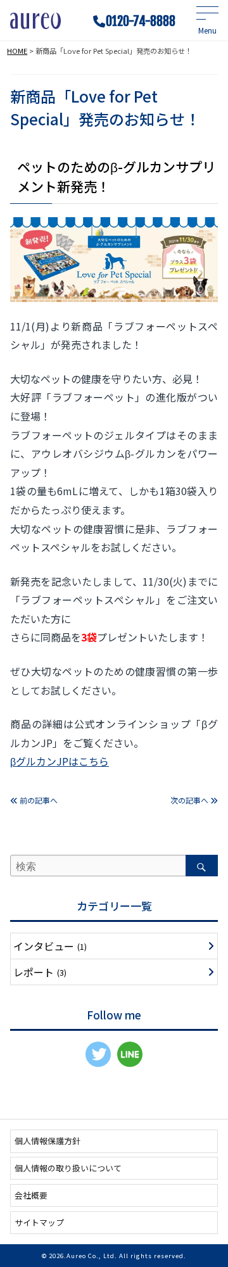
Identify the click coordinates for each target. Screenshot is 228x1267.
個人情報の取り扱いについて (68, 1168)
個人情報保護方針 (47, 1141)
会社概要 (31, 1195)
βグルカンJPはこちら (59, 761)
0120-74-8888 (140, 21)
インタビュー (50, 946)
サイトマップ (39, 1222)
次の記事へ (190, 800)
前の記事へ (38, 800)
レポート (39, 972)
